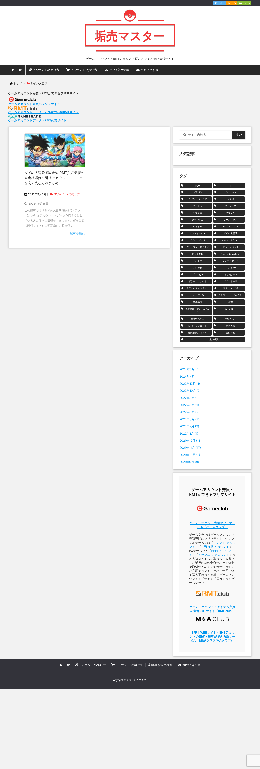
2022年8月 (189, 405)
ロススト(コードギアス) (230, 295)
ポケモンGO (230, 274)
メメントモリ (230, 281)
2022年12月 (189, 383)
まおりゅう (230, 192)
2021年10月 (189, 455)
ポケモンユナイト (197, 281)
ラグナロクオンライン (197, 288)
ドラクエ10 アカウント (214, 555)
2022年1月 (188, 433)
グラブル (230, 212)
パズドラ (197, 260)
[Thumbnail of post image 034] (54, 150)
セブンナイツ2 (230, 226)
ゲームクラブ (230, 219)
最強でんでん (197, 318)
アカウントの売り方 (67, 194)
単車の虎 (197, 301)
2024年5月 (189, 369)
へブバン (197, 192)
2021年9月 (189, 462)
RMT (230, 185)
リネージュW (197, 295)
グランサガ (197, 219)
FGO (197, 185)
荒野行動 (230, 332)
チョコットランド (230, 240)
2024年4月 (189, 376)
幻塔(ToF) (230, 308)
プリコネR (230, 267)
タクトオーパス (198, 233)
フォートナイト (230, 260)
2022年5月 (190, 419)
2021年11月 (190, 447)
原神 (230, 301)
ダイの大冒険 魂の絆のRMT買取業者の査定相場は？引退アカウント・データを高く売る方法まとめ (54, 178)
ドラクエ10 (197, 253)
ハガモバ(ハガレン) (230, 253)
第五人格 (230, 325)
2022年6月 (189, 412)
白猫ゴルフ (230, 318)
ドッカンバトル (230, 247)
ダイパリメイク (198, 240)
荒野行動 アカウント (215, 547)
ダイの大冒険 (230, 233)
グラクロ (197, 212)
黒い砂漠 (214, 339)
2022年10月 (190, 391)
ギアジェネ (230, 205)
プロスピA (197, 274)
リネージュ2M (230, 288)
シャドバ (197, 226)
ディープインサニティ (197, 247)
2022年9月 (189, 398)
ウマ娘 (230, 199)
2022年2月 (189, 426)
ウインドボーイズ (197, 199)
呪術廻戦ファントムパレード (197, 310)
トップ (17, 83)
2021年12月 (190, 440)
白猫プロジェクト (197, 325)
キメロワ (197, 205)
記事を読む (77, 233)
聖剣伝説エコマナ (197, 332)
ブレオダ (197, 267)
